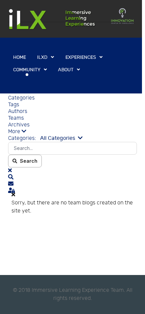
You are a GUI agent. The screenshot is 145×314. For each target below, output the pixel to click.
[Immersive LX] (71, 18)
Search (27, 161)
